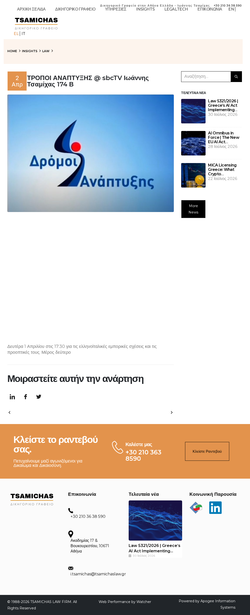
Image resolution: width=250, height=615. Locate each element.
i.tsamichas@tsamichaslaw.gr (98, 574)
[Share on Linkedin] (12, 397)
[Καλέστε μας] (116, 447)
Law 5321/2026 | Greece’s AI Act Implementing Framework (223, 108)
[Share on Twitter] (38, 397)
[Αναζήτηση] (236, 76)
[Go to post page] (193, 111)
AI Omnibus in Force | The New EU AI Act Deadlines (223, 140)
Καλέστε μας (138, 444)
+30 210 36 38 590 (88, 516)
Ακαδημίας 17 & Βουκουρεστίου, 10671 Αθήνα (90, 546)
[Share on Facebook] (25, 397)
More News (193, 209)
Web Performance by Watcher (125, 602)
